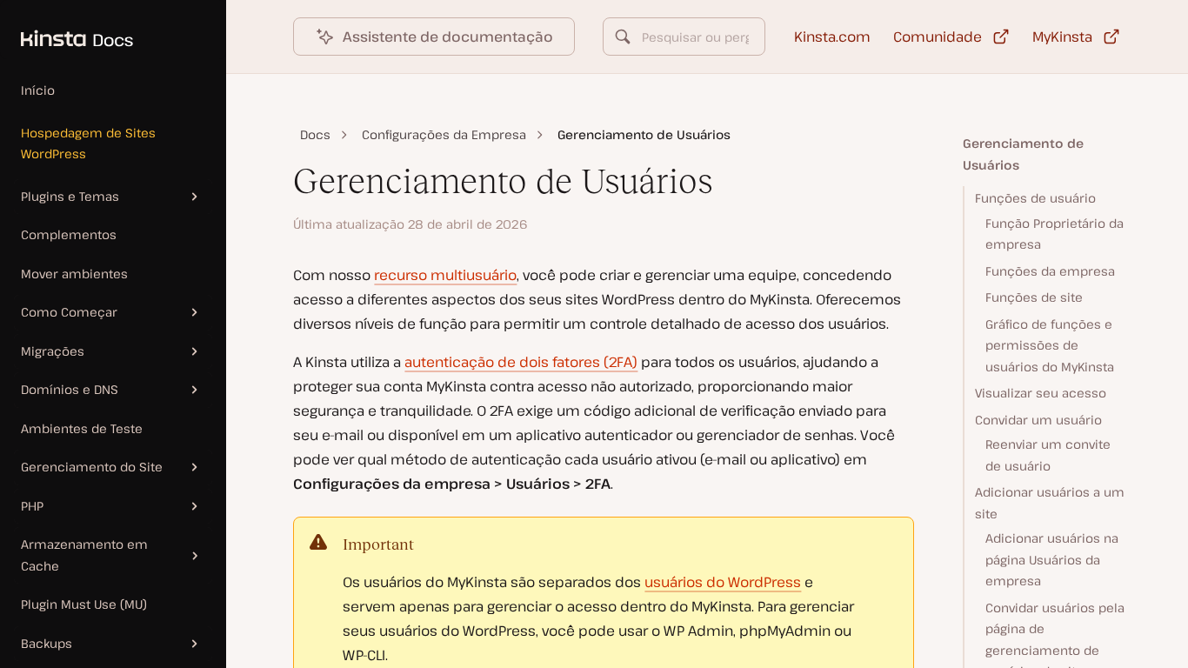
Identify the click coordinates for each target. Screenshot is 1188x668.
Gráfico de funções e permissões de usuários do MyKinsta (1049, 345)
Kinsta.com (832, 36)
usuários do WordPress (722, 581)
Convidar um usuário (1038, 419)
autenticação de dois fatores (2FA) (520, 361)
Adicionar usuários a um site (1050, 503)
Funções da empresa (1050, 271)
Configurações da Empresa (444, 134)
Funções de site (1034, 297)
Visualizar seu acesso (1040, 392)
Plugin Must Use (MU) (84, 604)
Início (38, 90)
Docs (315, 134)
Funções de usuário (1035, 198)
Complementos (69, 234)
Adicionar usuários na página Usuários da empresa (1051, 559)
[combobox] (683, 36)
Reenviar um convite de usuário (1048, 455)
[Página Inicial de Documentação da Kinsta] (66, 29)
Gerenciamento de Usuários (1023, 154)
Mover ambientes (74, 273)
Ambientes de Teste (82, 428)
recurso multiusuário (445, 274)
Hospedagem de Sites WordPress (88, 143)
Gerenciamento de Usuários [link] (644, 134)
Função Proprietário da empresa (1054, 234)
